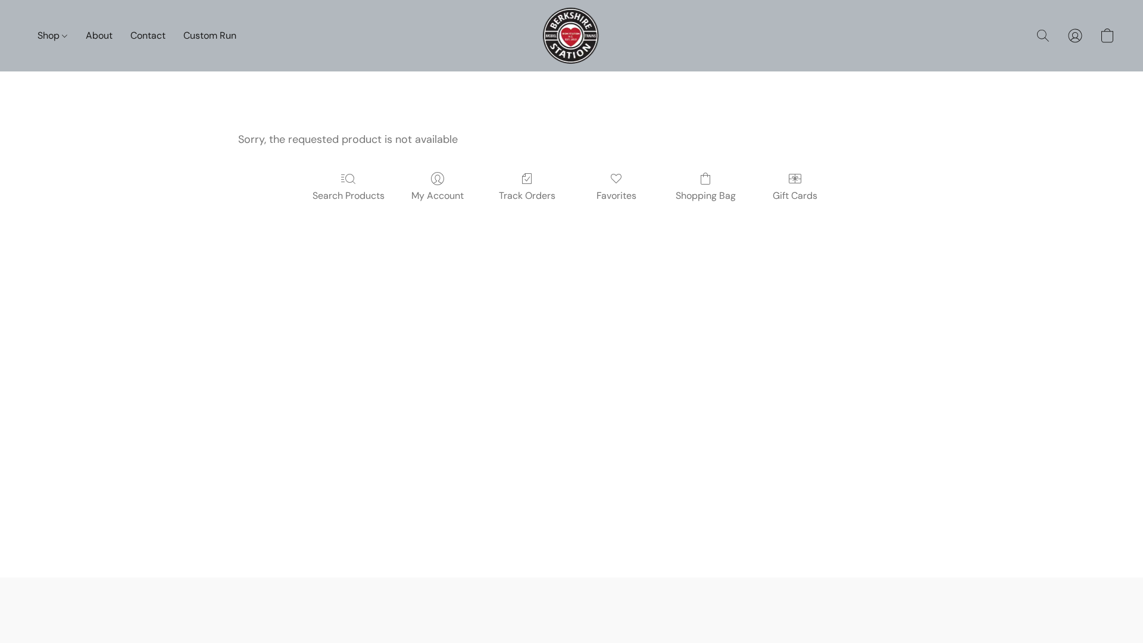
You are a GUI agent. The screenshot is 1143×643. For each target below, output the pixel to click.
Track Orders (527, 195)
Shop (50, 35)
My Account (437, 195)
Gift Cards (795, 195)
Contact (147, 35)
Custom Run (209, 35)
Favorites (616, 195)
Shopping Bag (706, 195)
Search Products (349, 195)
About (99, 35)
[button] (571, 35)
